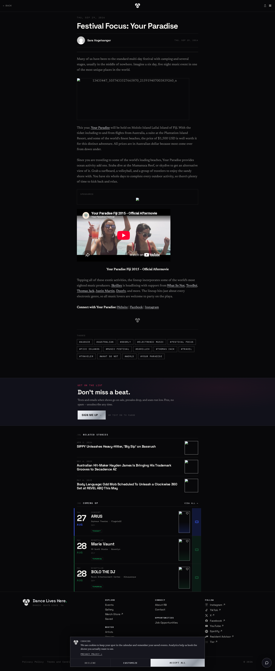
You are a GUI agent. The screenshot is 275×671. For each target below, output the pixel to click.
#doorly (125, 342)
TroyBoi (191, 285)
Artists (109, 632)
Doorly (121, 291)
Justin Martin (105, 291)
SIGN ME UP (92, 415)
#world (129, 356)
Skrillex (116, 285)
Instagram (152, 307)
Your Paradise (100, 128)
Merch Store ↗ (114, 614)
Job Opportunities (166, 622)
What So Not (176, 285)
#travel (186, 349)
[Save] (187, 513)
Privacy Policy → (91, 654)
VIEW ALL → (191, 503)
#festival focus (181, 342)
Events (109, 604)
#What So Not (109, 356)
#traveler (86, 356)
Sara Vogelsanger (99, 40)
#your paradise (151, 356)
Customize (130, 662)
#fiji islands (89, 349)
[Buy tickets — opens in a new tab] (196, 522)
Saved (109, 619)
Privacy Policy (33, 661)
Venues (109, 636)
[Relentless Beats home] (137, 5)
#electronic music (150, 342)
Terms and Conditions (62, 661)
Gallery (109, 609)
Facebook (136, 307)
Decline (90, 662)
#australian (105, 342)
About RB (161, 604)
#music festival (117, 349)
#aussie (84, 342)
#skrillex (143, 349)
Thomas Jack (85, 291)
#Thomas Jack (165, 349)
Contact (160, 609)
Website (122, 307)
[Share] (265, 5)
